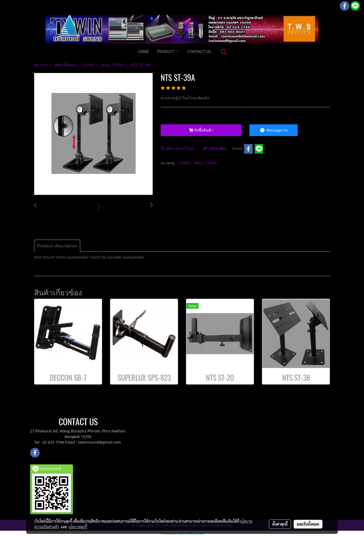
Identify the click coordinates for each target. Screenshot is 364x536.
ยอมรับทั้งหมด (308, 524)
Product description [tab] (57, 246)
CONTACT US (199, 51)
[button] (224, 52)
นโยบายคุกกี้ (77, 526)
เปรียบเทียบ (217, 148)
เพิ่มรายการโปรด (178, 148)
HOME (143, 51)
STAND (184, 162)
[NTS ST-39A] (93, 134)
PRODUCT (166, 51)
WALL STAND (205, 162)
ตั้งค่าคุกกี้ (280, 524)
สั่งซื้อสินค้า (203, 130)
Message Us (276, 130)
